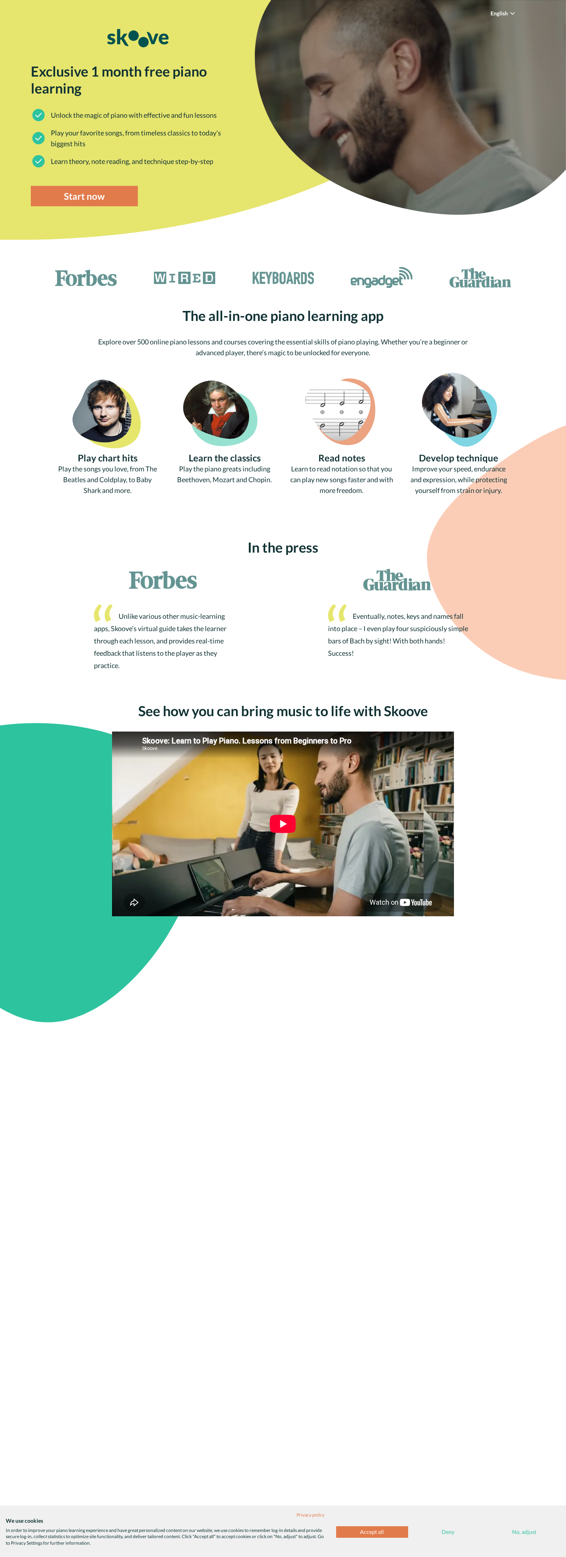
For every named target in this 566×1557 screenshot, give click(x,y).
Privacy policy (310, 1515)
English (499, 13)
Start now (84, 196)
